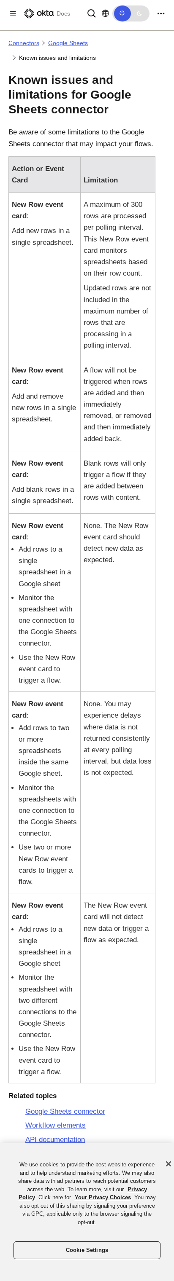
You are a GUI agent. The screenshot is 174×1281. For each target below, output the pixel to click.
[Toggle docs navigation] (13, 13)
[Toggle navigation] (161, 13)
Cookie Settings (87, 1250)
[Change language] (105, 13)
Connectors (23, 43)
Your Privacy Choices (103, 1197)
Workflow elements (55, 1125)
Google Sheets (68, 43)
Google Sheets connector (65, 1111)
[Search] (91, 13)
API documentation (55, 1140)
